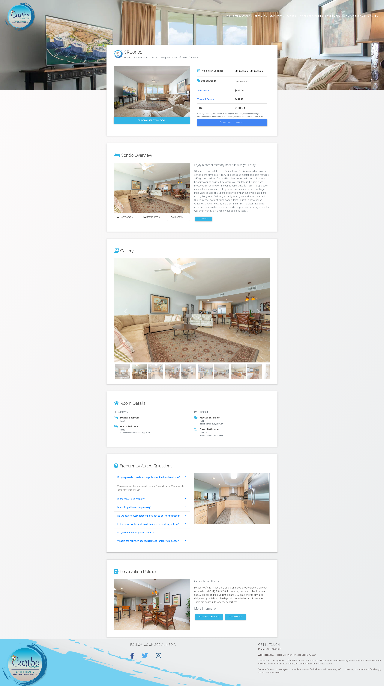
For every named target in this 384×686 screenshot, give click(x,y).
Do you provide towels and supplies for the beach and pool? (148, 477)
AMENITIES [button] (276, 16)
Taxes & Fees (205, 99)
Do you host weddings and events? (135, 532)
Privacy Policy (235, 617)
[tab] (152, 477)
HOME (227, 16)
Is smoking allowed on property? (134, 507)
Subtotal (202, 90)
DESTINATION (333, 16)
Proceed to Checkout (233, 122)
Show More (203, 219)
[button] (125, 310)
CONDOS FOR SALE (355, 16)
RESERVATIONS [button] (241, 16)
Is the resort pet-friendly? (131, 499)
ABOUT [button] (372, 16)
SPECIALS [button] (260, 16)
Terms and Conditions (209, 617)
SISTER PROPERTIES (311, 16)
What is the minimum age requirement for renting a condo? (148, 541)
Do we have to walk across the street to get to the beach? (148, 515)
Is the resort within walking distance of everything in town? (148, 524)
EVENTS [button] (291, 16)
